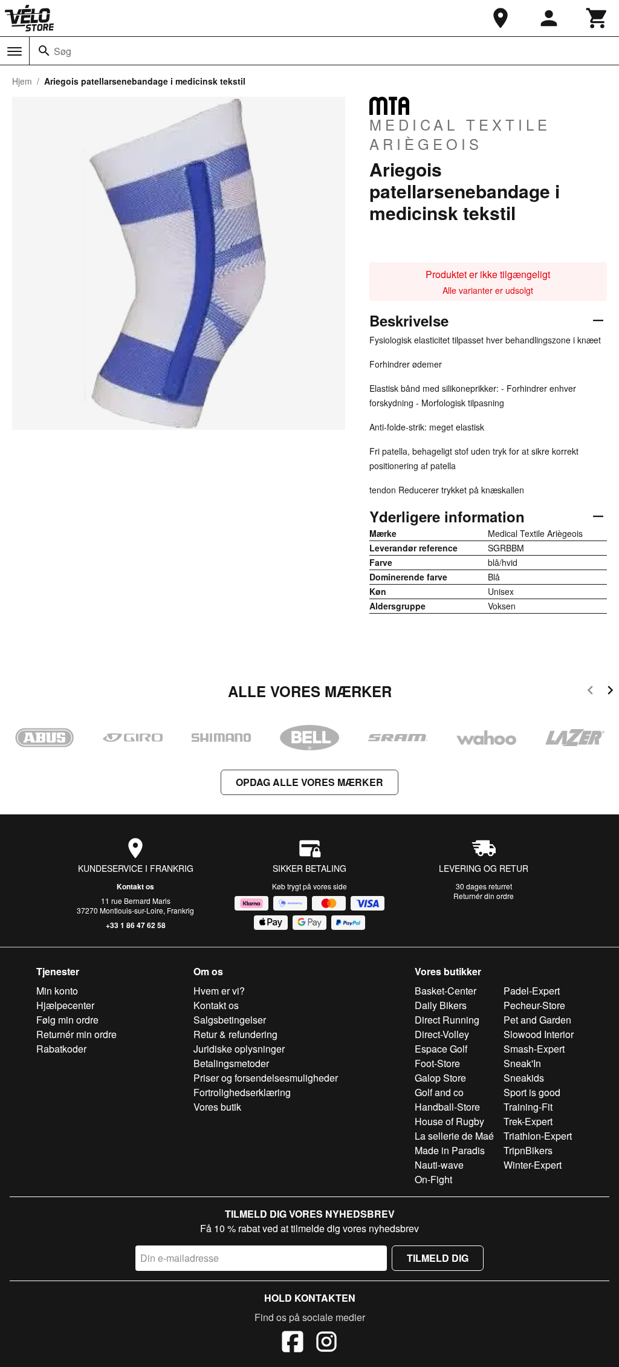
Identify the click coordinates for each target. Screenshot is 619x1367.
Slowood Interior (539, 1034)
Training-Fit (528, 1107)
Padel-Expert (532, 991)
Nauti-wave (439, 1165)
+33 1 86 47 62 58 (136, 925)
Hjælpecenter (65, 1005)
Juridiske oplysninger (239, 1049)
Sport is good (532, 1092)
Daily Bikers (441, 1005)
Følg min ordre (67, 1020)
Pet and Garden (537, 1020)
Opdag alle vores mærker (309, 782)
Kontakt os (135, 886)
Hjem (22, 81)
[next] (610, 692)
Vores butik (217, 1107)
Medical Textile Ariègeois (460, 134)
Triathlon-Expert (538, 1136)
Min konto (57, 991)
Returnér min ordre (76, 1034)
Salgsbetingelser (229, 1020)
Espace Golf (441, 1049)
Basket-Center (445, 991)
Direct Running (447, 1020)
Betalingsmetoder (231, 1063)
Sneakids (524, 1078)
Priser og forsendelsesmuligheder (265, 1078)
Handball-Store (447, 1107)
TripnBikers (528, 1150)
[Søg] (44, 51)
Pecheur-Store (534, 1005)
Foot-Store (437, 1063)
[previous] (590, 692)
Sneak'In (522, 1063)
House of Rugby (449, 1121)
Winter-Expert (533, 1165)
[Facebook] (292, 1343)
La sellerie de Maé (454, 1136)
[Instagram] (326, 1343)
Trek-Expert (528, 1121)
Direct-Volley (442, 1034)
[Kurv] (597, 18)
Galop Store (440, 1078)
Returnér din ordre (483, 896)
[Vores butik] (500, 18)
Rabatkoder (61, 1049)
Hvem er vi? (219, 991)
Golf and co (439, 1092)
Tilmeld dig (437, 1258)
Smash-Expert (534, 1049)
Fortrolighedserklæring (242, 1092)
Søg (62, 51)
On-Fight (433, 1179)
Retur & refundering (235, 1034)
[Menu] (14, 51)
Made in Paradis (450, 1150)
